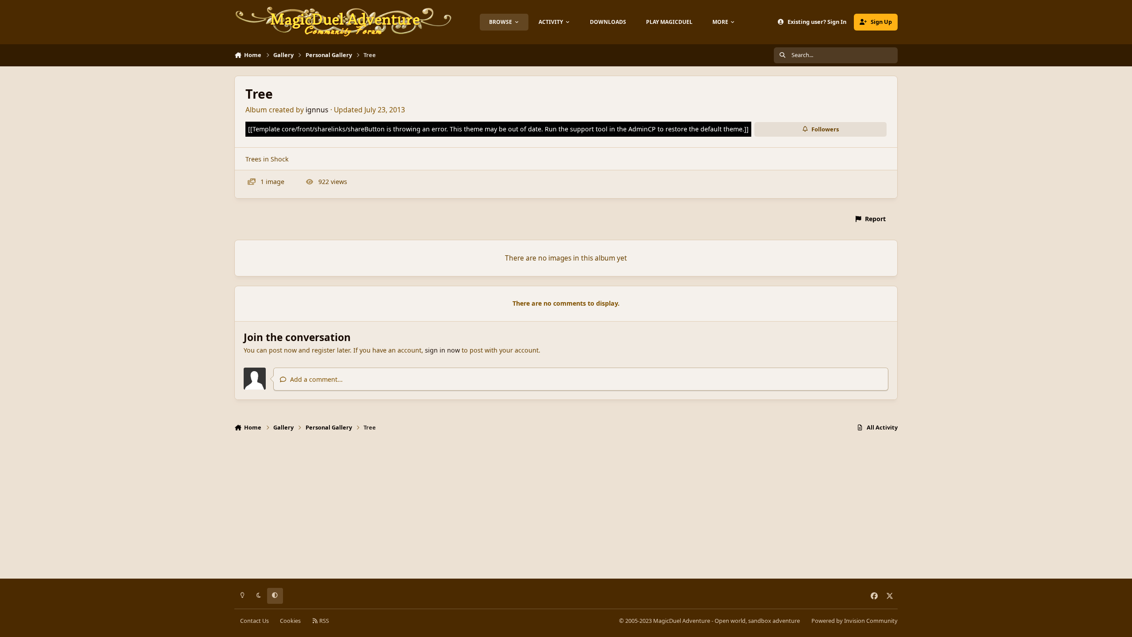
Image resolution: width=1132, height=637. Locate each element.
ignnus (317, 110)
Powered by (854, 621)
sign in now (442, 350)
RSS (323, 621)
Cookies (290, 621)
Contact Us (254, 621)
